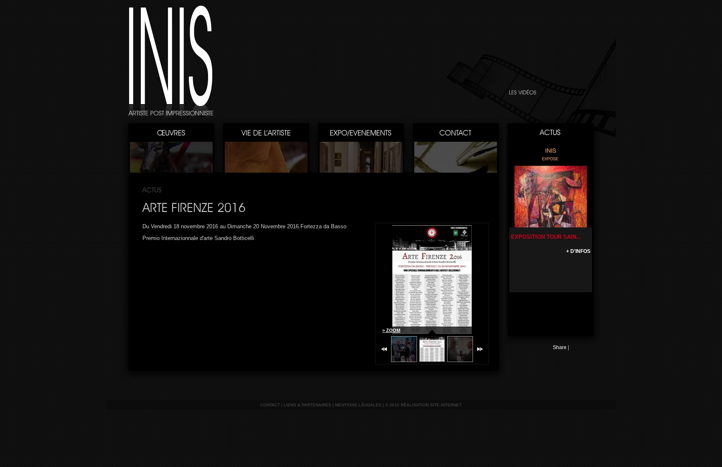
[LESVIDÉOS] (522, 92)
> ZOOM (391, 330)
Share (560, 347)
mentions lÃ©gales (358, 405)
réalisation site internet (431, 405)
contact (270, 405)
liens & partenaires (307, 405)
